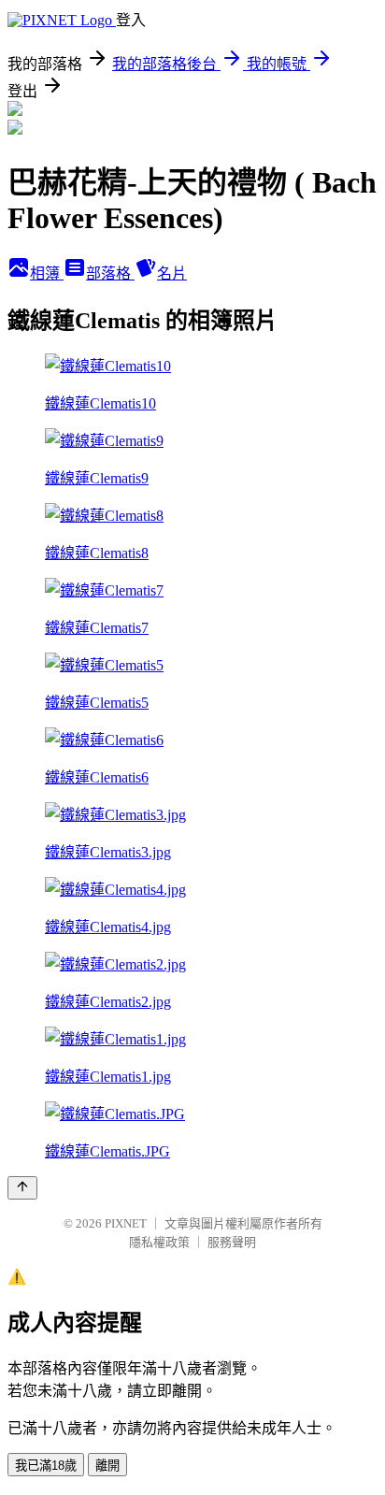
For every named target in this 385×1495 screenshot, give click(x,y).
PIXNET (126, 1223)
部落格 (110, 273)
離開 (107, 1466)
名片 (172, 273)
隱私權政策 (159, 1242)
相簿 (47, 273)
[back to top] (22, 1188)
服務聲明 (231, 1242)
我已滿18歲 (46, 1466)
